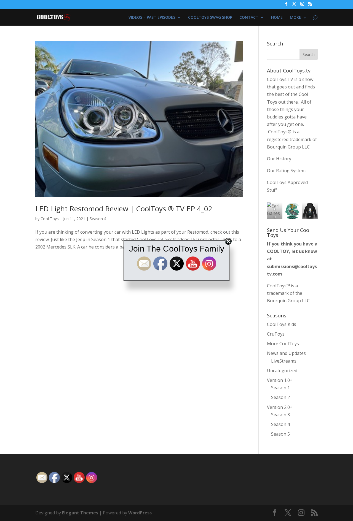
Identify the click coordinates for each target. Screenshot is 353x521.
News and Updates (286, 353)
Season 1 (280, 388)
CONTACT (248, 17)
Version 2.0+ (280, 407)
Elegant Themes (80, 513)
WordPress (140, 513)
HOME (277, 17)
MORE (295, 17)
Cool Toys (50, 218)
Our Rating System (286, 171)
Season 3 (280, 415)
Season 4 (98, 218)
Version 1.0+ (280, 380)
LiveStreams (283, 361)
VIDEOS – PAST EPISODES (152, 17)
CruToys (276, 334)
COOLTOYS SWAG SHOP (210, 17)
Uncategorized (282, 371)
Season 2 (280, 397)
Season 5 (280, 434)
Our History (279, 159)
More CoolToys (283, 344)
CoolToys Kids (281, 324)
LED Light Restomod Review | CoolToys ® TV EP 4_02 (123, 209)
